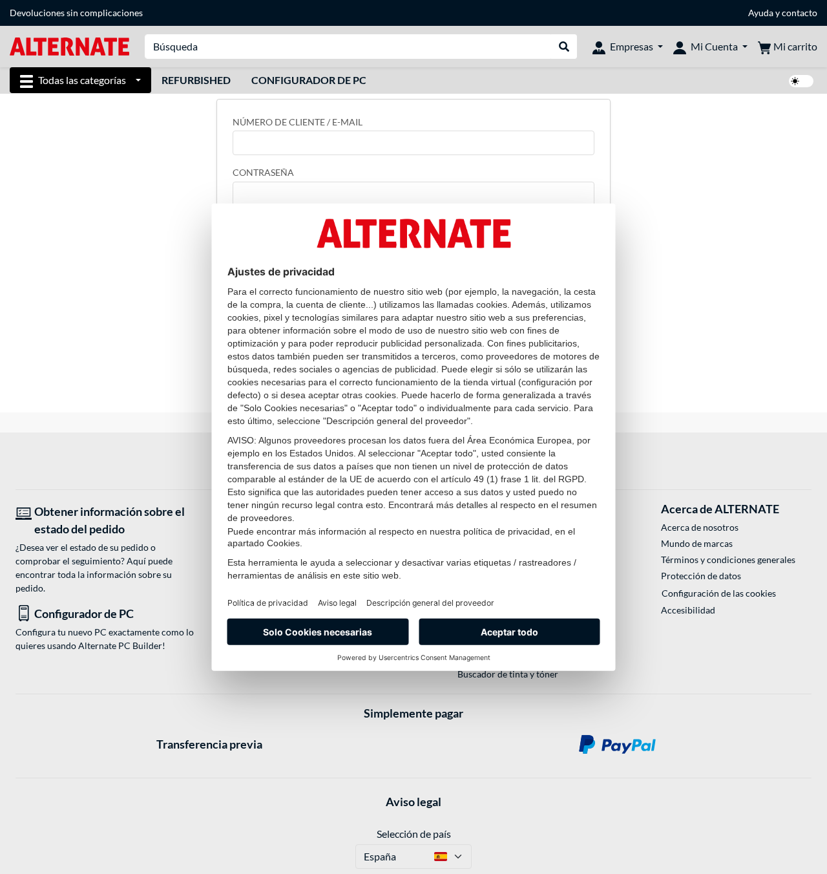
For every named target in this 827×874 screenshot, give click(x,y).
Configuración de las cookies (719, 593)
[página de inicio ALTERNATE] (69, 45)
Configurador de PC (308, 80)
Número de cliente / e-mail (297, 121)
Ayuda (760, 12)
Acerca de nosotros (699, 527)
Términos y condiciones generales (728, 559)
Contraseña (263, 172)
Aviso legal (413, 801)
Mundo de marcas (697, 543)
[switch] (801, 81)
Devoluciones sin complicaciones (76, 12)
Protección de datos (701, 575)
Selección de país (414, 833)
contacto (799, 12)
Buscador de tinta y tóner (507, 673)
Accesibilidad (688, 609)
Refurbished (196, 80)
